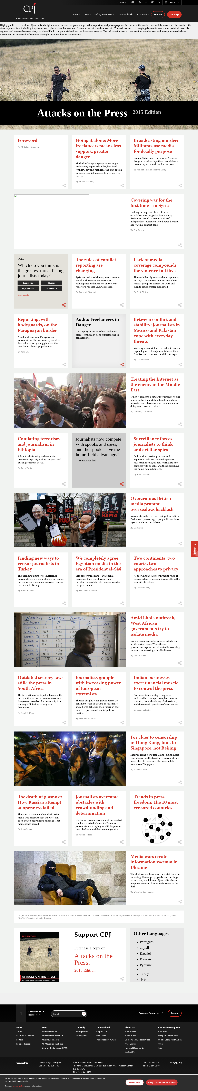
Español (145, 953)
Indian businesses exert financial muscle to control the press (156, 683)
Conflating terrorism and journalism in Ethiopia (39, 445)
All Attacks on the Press (52, 1043)
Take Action (101, 1035)
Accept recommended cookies (162, 1082)
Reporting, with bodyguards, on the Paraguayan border (37, 325)
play (98, 356)
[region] (99, 1082)
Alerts (19, 1031)
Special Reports (23, 1043)
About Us (130, 1027)
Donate (158, 14)
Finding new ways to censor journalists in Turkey (38, 564)
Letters (19, 1039)
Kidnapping (28, 283)
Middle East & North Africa (170, 1039)
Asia (160, 1047)
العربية (144, 948)
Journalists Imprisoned (52, 1035)
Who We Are (130, 1035)
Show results (23, 295)
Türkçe (144, 974)
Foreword (27, 141)
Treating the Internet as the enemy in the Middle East (155, 385)
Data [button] (86, 14)
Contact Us (130, 1051)
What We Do (130, 1031)
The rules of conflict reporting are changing (96, 266)
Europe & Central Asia (168, 1035)
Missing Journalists (50, 1039)
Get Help (174, 14)
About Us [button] (142, 14)
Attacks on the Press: (93, 959)
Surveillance (51, 288)
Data (44, 1027)
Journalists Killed (49, 1031)
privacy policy (18, 1086)
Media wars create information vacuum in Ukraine (154, 862)
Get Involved (103, 1027)
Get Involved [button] (125, 14)
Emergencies (82, 1031)
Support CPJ (101, 1031)
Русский (145, 965)
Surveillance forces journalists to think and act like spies (153, 445)
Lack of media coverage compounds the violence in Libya (155, 266)
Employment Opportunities (137, 1039)
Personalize (134, 1082)
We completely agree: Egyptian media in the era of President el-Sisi (98, 564)
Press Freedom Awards (106, 1039)
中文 (143, 980)
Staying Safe (81, 1035)
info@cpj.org (176, 1062)
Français (145, 959)
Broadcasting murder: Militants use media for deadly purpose (156, 146)
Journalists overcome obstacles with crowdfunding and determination (97, 805)
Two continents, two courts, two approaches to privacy (156, 564)
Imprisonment (28, 288)
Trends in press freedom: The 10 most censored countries (156, 803)
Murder (51, 283)
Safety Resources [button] (103, 14)
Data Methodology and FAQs (55, 1047)
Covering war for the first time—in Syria (151, 203)
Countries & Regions (169, 1027)
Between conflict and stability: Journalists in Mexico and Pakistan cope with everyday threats (157, 331)
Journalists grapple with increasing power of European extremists (98, 686)
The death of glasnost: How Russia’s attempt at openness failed (40, 803)
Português (147, 942)
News (19, 1027)
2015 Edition (85, 970)
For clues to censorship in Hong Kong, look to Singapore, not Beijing (153, 743)
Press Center (130, 1043)
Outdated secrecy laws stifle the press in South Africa (40, 683)
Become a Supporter (149, 1013)
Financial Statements (134, 1047)
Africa (160, 1043)
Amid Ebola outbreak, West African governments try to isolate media (152, 626)
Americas (162, 1031)
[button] (178, 2)
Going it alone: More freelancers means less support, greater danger (98, 149)
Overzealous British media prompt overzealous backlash (152, 504)
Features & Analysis (25, 1035)
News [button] (76, 14)
